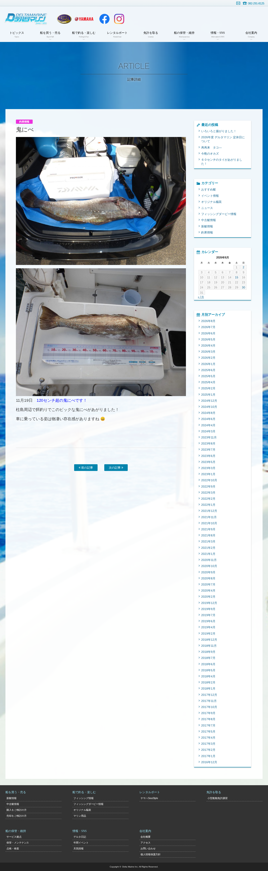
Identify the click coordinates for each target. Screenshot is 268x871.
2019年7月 (208, 615)
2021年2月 (208, 547)
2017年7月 (208, 725)
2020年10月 (209, 566)
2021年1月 (208, 553)
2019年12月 (209, 603)
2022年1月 (208, 504)
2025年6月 (208, 370)
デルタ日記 (79, 836)
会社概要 (145, 836)
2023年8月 (208, 443)
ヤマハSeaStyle (149, 798)
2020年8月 (208, 578)
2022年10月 (209, 480)
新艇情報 (207, 226)
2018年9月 (208, 651)
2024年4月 (208, 425)
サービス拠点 (14, 836)
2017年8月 (208, 719)
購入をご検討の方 (16, 809)
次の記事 (115, 467)
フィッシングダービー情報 (218, 214)
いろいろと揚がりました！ (218, 131)
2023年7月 (208, 449)
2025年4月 (208, 382)
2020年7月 (208, 584)
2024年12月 (209, 400)
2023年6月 (208, 456)
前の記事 (86, 467)
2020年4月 (208, 590)
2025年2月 (208, 388)
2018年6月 (208, 664)
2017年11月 (209, 701)
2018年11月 (209, 645)
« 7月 (201, 297)
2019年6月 (208, 621)
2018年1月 (208, 688)
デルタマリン (25, 19)
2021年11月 (209, 517)
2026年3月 (208, 351)
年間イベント (81, 842)
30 (243, 287)
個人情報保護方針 (150, 854)
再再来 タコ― (211, 147)
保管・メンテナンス (17, 842)
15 (236, 277)
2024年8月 (208, 413)
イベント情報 (210, 195)
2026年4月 (208, 345)
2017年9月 (208, 713)
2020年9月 (208, 572)
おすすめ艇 (208, 189)
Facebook (104, 19)
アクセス (145, 842)
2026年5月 (208, 339)
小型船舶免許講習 (217, 798)
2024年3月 (208, 431)
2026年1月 (208, 364)
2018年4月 (208, 676)
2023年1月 (208, 474)
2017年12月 (209, 694)
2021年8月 (208, 535)
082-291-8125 (256, 3)
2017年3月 (208, 743)
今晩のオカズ (210, 153)
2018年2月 (208, 682)
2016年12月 (209, 762)
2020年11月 (209, 560)
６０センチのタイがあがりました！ (221, 161)
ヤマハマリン (84, 19)
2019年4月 (208, 627)
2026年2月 (208, 357)
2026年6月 (208, 333)
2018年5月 (208, 670)
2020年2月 (208, 596)
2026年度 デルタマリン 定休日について (223, 139)
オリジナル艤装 (211, 201)
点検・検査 (12, 848)
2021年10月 (209, 523)
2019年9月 (208, 609)
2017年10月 (209, 707)
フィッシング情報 (83, 798)
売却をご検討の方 (16, 815)
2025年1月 (208, 394)
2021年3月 (208, 541)
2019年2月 (208, 633)
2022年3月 (208, 492)
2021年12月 (209, 510)
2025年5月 (208, 376)
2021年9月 (208, 529)
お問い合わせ (238, 3)
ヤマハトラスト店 (64, 19)
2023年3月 (208, 468)
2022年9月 (208, 486)
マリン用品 (79, 815)
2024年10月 (209, 406)
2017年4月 (208, 737)
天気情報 (78, 848)
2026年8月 (208, 321)
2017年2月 (208, 749)
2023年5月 (208, 462)
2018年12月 (209, 639)
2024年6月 (208, 419)
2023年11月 (209, 437)
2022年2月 (208, 498)
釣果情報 (207, 232)
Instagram (119, 19)
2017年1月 (208, 756)
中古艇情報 (208, 220)
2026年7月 (208, 327)
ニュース (207, 208)
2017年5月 (208, 731)
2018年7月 (208, 658)
